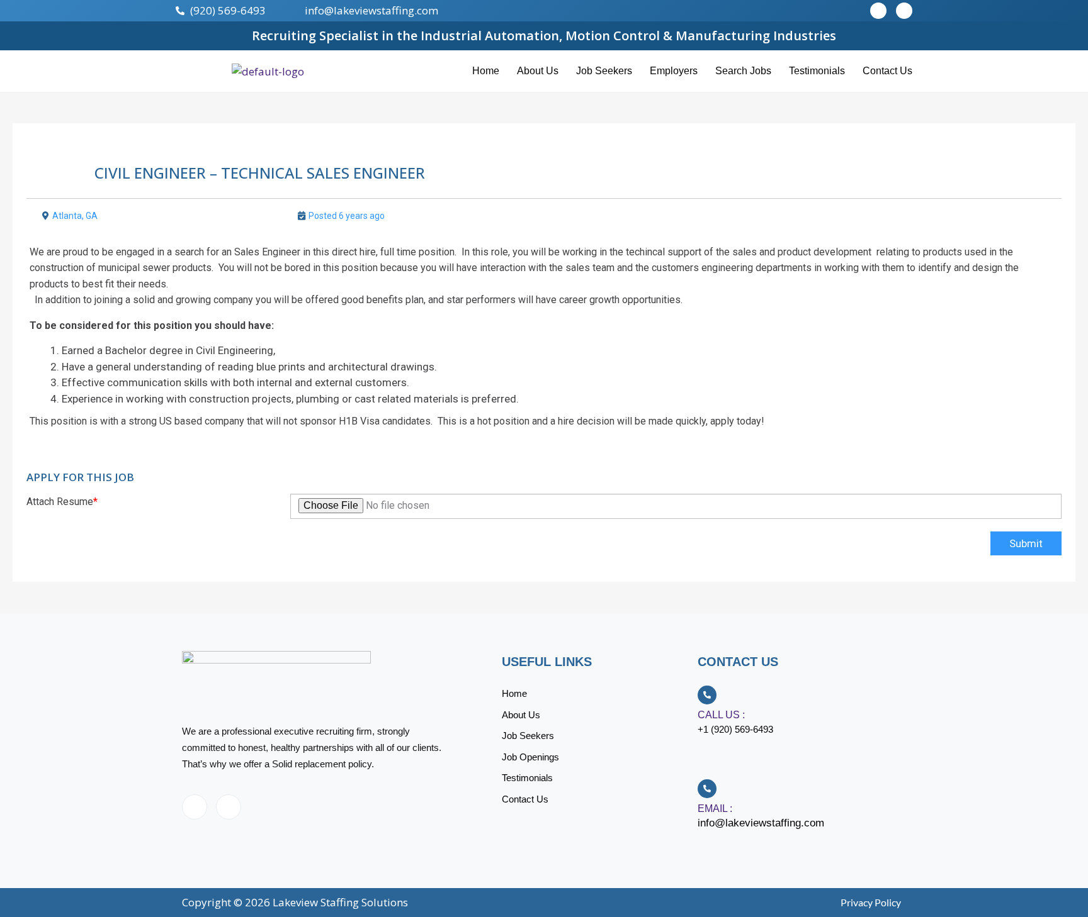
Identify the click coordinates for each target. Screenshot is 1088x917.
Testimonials (817, 70)
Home (485, 70)
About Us (537, 70)
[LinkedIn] (228, 807)
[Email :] (707, 788)
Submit (1026, 543)
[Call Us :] (707, 695)
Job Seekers (604, 70)
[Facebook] (194, 807)
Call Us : (721, 714)
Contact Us (887, 70)
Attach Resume (62, 502)
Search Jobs (743, 70)
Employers (674, 70)
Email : (715, 808)
